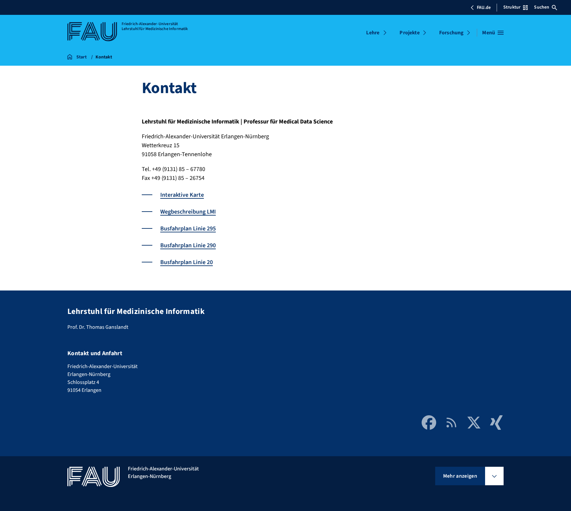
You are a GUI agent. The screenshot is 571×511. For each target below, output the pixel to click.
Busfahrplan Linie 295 (188, 228)
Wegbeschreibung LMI (188, 212)
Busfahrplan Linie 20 (186, 262)
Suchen (541, 7)
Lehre (372, 32)
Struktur (511, 7)
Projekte (409, 32)
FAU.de (484, 7)
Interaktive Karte (182, 195)
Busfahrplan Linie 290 (188, 245)
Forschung (451, 32)
